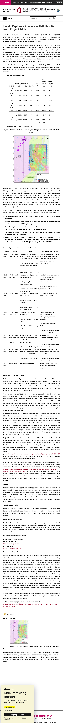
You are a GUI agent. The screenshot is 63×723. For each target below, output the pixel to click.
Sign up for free (17, 715)
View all (59, 2)
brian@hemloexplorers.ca (11, 544)
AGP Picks (5, 2)
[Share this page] (58, 18)
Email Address (9, 707)
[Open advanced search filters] (54, 18)
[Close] (32, 687)
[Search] (50, 18)
